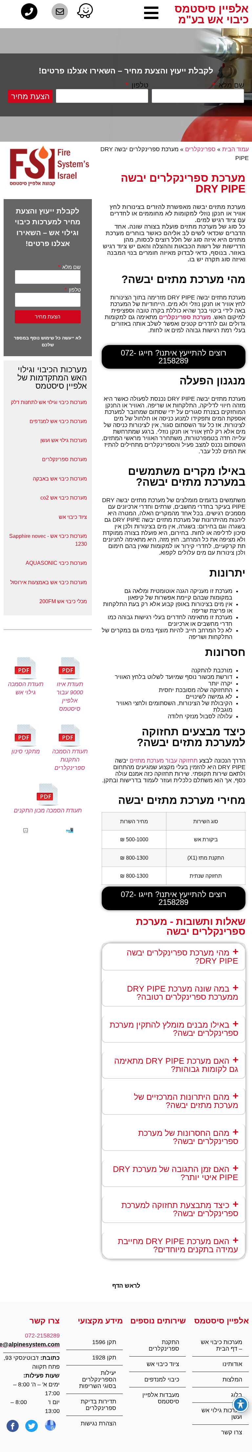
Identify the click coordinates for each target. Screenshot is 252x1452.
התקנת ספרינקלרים (164, 1345)
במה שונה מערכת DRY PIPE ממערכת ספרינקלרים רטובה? (182, 992)
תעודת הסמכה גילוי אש (25, 688)
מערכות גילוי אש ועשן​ (63, 440)
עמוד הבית (235, 149)
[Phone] (29, 11)
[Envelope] (60, 11)
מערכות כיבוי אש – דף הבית (221, 1345)
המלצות (232, 1379)
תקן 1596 (103, 1342)
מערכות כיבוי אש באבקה (60, 478)
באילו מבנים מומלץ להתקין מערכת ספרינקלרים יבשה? (174, 1028)
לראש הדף (126, 1285)
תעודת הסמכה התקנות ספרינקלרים (70, 759)
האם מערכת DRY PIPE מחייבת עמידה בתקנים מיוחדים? (178, 1245)
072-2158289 (42, 1335)
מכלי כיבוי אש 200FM (63, 601)
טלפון (139, 85)
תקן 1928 (104, 1357)
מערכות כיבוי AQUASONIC (56, 563)
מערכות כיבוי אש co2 (63, 498)
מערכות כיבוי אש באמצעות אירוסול (48, 582)
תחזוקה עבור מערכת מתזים (164, 760)
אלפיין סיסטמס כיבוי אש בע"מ (212, 14)
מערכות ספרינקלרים (64, 459)
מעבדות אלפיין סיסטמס (160, 1398)
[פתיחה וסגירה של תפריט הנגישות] (240, 1404)
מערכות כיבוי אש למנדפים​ (58, 421)
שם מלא (230, 85)
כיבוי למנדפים (161, 1379)
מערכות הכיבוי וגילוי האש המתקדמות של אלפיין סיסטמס (52, 377)
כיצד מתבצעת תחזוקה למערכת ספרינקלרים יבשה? (179, 1209)
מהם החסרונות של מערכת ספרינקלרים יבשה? (188, 1137)
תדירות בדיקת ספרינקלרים (98, 1404)
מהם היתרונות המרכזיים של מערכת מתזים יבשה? (186, 1101)
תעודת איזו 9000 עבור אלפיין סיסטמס (69, 696)
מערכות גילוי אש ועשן (221, 1413)
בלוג (236, 1395)
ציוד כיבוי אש (73, 517)
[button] (173, 957)
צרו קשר (231, 1432)
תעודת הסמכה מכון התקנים (48, 810)
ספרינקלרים (200, 149)
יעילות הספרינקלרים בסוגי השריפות (97, 1379)
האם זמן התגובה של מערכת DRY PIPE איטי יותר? (175, 1173)
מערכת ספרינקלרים (185, 317)
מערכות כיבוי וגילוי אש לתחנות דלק (49, 402)
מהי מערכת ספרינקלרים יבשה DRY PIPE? (182, 956)
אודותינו (232, 1364)
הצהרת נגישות (98, 1423)
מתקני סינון (25, 751)
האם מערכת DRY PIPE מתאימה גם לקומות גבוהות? (176, 1065)
